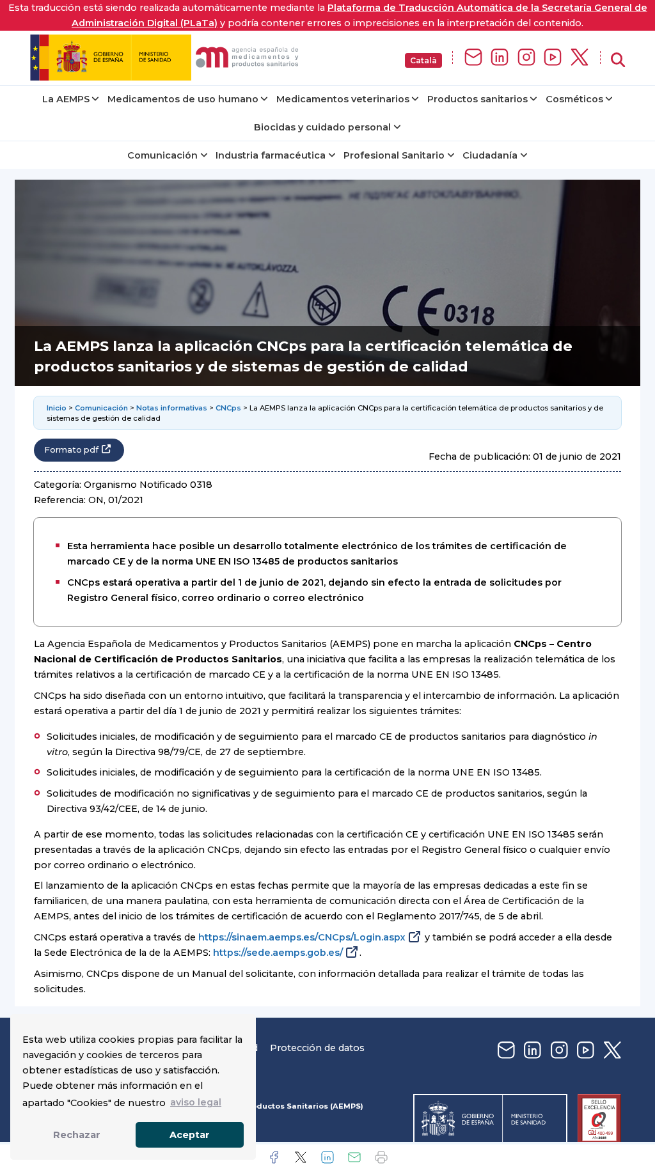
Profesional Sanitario (394, 155)
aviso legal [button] (195, 1102)
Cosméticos (574, 99)
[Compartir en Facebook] (274, 1157)
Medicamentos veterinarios (342, 99)
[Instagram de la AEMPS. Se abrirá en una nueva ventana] (526, 57)
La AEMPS (66, 99)
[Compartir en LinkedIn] (327, 1157)
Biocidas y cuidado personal (322, 127)
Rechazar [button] (76, 1135)
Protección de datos (317, 1048)
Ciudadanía (489, 155)
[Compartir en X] (300, 1157)
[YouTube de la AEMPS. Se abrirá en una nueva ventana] (552, 57)
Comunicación (162, 155)
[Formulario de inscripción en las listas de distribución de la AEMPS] (473, 57)
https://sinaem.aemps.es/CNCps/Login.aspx (302, 937)
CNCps (228, 407)
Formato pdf (71, 450)
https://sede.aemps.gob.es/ (278, 952)
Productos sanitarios (477, 99)
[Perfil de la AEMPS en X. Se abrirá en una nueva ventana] (579, 57)
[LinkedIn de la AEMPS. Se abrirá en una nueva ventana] (499, 57)
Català (423, 60)
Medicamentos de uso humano (182, 99)
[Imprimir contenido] (381, 1157)
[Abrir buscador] (618, 60)
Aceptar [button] (190, 1135)
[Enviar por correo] (354, 1157)
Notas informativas (171, 407)
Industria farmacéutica (271, 155)
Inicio (57, 407)
